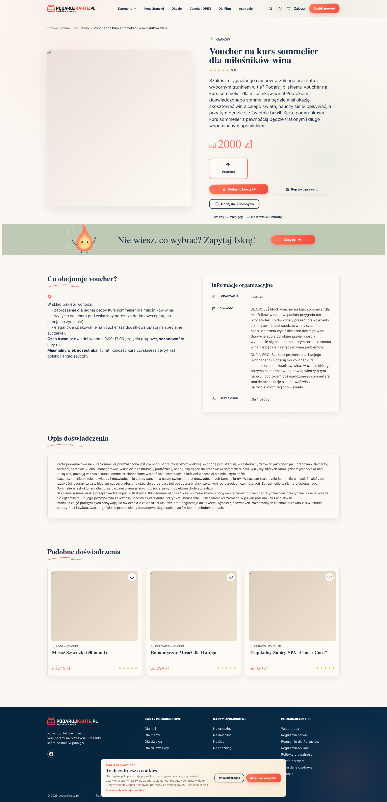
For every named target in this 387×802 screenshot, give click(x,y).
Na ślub (219, 741)
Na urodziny (222, 729)
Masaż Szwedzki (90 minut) (79, 652)
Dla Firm (225, 8)
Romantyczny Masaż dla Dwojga (183, 652)
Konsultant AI (154, 8)
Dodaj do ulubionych (237, 204)
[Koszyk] (288, 8)
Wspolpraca (290, 729)
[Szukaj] (270, 8)
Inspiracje (245, 8)
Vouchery (81, 28)
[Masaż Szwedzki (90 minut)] (94, 606)
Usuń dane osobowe (296, 767)
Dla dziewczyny (157, 748)
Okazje (177, 8)
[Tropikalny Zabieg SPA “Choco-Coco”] (292, 606)
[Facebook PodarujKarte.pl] (51, 754)
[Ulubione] (279, 8)
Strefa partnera (293, 761)
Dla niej (150, 729)
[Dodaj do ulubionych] (132, 577)
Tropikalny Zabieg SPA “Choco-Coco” (288, 652)
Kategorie (125, 8)
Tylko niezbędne (229, 777)
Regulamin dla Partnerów (300, 741)
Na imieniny (222, 735)
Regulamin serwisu (295, 735)
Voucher (228, 172)
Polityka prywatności (297, 754)
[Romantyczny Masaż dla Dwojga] (193, 606)
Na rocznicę (222, 748)
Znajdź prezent (324, 8)
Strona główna (58, 28)
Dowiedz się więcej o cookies (125, 790)
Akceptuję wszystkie (263, 778)
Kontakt (287, 774)
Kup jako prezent (304, 189)
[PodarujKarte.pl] (71, 8)
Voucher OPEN (200, 8)
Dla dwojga (153, 741)
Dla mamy (152, 735)
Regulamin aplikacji (295, 748)
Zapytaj (290, 240)
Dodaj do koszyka (242, 189)
